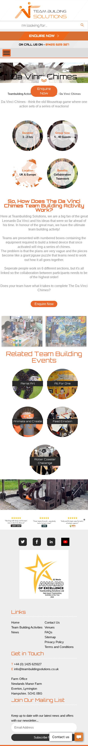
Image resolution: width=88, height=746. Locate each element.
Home (15, 622)
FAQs (48, 632)
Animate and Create (28, 421)
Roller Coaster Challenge (45, 461)
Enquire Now (44, 91)
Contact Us (52, 622)
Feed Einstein (62, 421)
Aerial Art (28, 383)
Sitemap (50, 637)
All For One (62, 383)
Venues (50, 627)
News (15, 632)
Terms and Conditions (59, 647)
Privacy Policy (54, 642)
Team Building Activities (27, 627)
